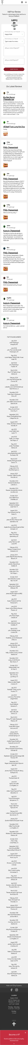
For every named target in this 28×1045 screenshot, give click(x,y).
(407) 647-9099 (14, 1004)
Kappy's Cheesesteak (11, 230)
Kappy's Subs (14, 1023)
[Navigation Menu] (26, 2)
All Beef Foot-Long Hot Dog (14, 126)
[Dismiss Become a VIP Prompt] (25, 1032)
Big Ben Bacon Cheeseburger (9, 98)
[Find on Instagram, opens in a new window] (16, 990)
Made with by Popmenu (11, 985)
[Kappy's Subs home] (8, 2)
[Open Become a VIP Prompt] (14, 1044)
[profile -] (22, 2)
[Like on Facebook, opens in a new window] (11, 990)
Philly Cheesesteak (10, 147)
